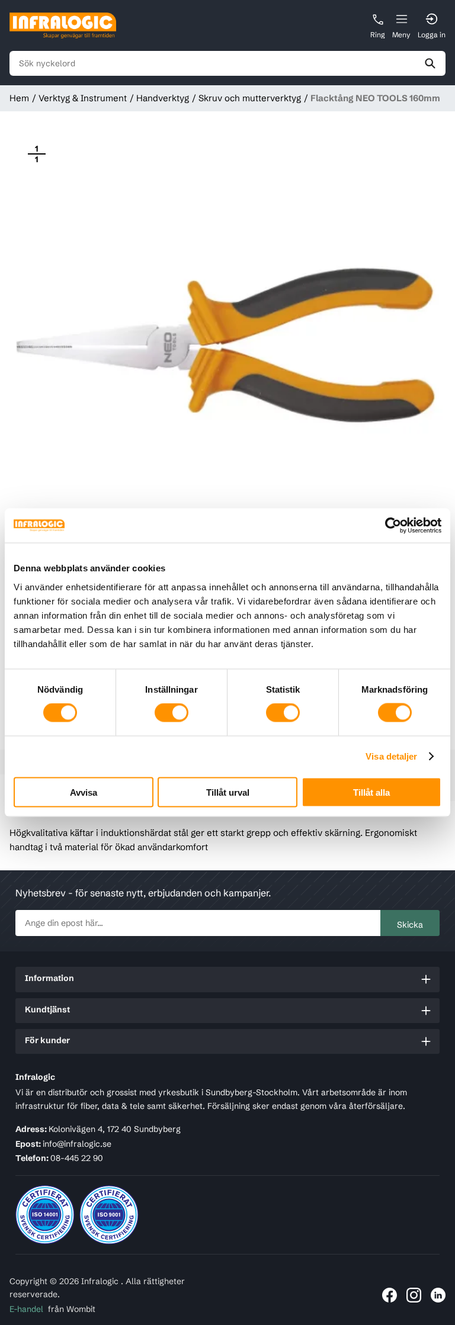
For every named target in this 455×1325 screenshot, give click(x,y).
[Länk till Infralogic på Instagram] (413, 1295)
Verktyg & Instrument (83, 98)
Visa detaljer (391, 756)
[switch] (171, 712)
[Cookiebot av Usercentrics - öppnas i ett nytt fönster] (389, 525)
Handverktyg (162, 98)
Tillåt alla (371, 792)
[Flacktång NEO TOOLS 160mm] (227, 344)
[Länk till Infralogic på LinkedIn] (438, 1295)
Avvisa (83, 792)
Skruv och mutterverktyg (249, 98)
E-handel (26, 1309)
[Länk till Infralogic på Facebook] (389, 1295)
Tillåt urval (227, 792)
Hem (19, 98)
